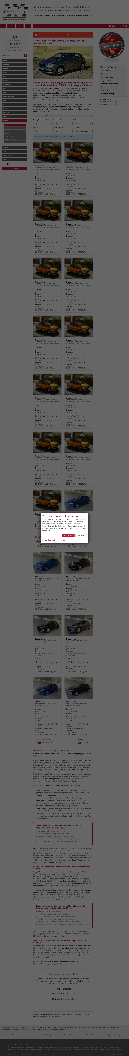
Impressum (64, 540)
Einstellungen (81, 535)
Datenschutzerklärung (50, 540)
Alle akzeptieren (68, 535)
